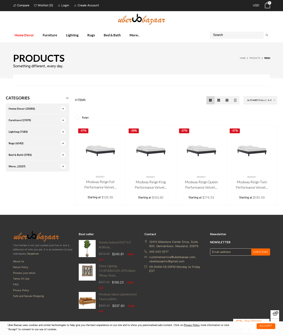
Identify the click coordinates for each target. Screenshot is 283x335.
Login (65, 5)
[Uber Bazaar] (141, 19)
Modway (100, 177)
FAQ (15, 284)
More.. (134, 35)
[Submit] (267, 35)
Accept (266, 325)
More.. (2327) (17, 166)
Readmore (33, 254)
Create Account (88, 5)
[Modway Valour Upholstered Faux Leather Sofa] (87, 302)
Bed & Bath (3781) (20, 154)
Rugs (91, 35)
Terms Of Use (21, 279)
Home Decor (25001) (22, 108)
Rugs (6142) (16, 143)
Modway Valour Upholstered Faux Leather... (117, 296)
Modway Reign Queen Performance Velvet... (201, 184)
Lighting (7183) (18, 131)
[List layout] (235, 100)
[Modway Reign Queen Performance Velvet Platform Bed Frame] (201, 150)
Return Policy (20, 267)
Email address (221, 252)
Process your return (24, 273)
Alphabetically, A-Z (259, 100)
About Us (18, 261)
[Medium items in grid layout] (210, 100)
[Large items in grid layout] (219, 100)
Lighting (72, 35)
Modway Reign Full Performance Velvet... (100, 184)
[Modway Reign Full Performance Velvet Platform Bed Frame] (100, 150)
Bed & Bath (112, 35)
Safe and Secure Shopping (28, 296)
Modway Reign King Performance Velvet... (151, 184)
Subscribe (260, 252)
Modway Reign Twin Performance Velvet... (252, 184)
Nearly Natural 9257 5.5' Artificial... (115, 244)
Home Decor (24, 35)
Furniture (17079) (20, 120)
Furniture (50, 35)
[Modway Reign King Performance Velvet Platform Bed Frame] (151, 150)
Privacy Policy (21, 290)
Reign (85, 117)
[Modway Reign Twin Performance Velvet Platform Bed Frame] (252, 150)
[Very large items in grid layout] (227, 100)
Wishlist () (45, 5)
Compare (23, 5)
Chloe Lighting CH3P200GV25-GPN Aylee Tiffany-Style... (117, 270)
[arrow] (63, 108)
